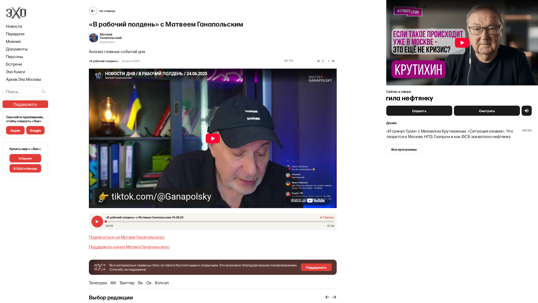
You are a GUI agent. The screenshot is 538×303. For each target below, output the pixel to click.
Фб (113, 282)
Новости (14, 26)
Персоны (14, 56)
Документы (17, 49)
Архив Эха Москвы (23, 79)
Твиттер (126, 282)
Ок (149, 282)
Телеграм (98, 282)
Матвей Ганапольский (111, 35)
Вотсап (162, 282)
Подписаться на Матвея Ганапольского (126, 237)
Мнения (13, 41)
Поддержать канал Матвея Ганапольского (129, 246)
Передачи (15, 33)
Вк (140, 282)
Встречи (14, 64)
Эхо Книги (15, 71)
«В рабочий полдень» (104, 61)
